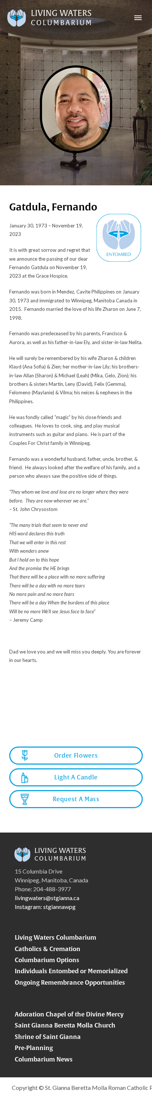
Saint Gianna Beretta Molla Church (65, 1025)
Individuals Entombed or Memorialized (71, 971)
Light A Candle (76, 777)
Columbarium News (44, 1059)
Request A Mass (76, 799)
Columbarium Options (47, 960)
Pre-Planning (34, 1047)
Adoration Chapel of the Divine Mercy (69, 1014)
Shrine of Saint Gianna (48, 1036)
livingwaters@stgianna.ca (47, 897)
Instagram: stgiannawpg (45, 906)
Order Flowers (76, 755)
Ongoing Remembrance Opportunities (70, 982)
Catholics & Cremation (47, 949)
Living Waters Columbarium (55, 937)
